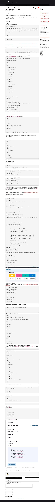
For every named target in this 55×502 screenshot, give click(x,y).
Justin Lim (11, 2)
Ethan (48, 18)
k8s (45, 19)
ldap (46, 21)
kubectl (41, 21)
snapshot (31, 470)
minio (21, 470)
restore (28, 470)
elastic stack (46, 18)
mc (20, 470)
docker (45, 15)
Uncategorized (41, 55)
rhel (48, 23)
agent (41, 13)
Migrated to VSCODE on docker (31, 477)
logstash (41, 22)
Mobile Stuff (41, 53)
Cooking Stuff (41, 51)
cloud (48, 13)
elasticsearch (17, 470)
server (40, 25)
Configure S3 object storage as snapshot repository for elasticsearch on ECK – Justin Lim (44, 47)
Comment (8, 483)
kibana (19, 470)
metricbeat (43, 22)
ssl (32, 470)
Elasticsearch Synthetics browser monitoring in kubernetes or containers (13, 478)
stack (43, 25)
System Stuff (7, 470)
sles (41, 25)
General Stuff (41, 52)
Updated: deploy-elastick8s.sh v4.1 (43, 28)
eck (42, 16)
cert (11, 470)
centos (44, 13)
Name (7, 488)
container (41, 15)
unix (45, 25)
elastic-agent (47, 16)
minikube (45, 22)
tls (44, 25)
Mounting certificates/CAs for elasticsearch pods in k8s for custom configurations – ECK (43, 44)
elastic (44, 16)
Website (7, 493)
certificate (13, 470)
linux (48, 21)
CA (10, 470)
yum (46, 25)
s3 (29, 470)
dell (42, 15)
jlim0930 (12, 10)
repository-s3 (25, 470)
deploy (43, 15)
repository (23, 470)
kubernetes (44, 21)
